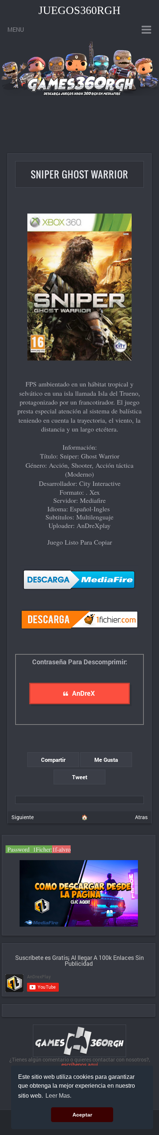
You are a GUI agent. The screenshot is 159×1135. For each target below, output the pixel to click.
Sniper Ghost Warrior (79, 174)
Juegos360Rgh (79, 10)
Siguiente (22, 817)
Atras (141, 817)
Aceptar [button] (82, 1115)
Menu (15, 29)
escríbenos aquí (79, 1064)
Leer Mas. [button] (58, 1096)
